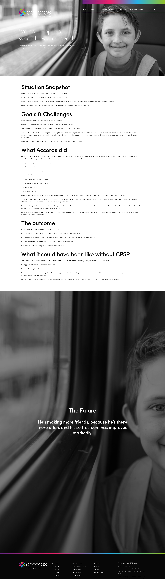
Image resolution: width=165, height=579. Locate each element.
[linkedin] (154, 9)
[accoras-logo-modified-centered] (33, 561)
